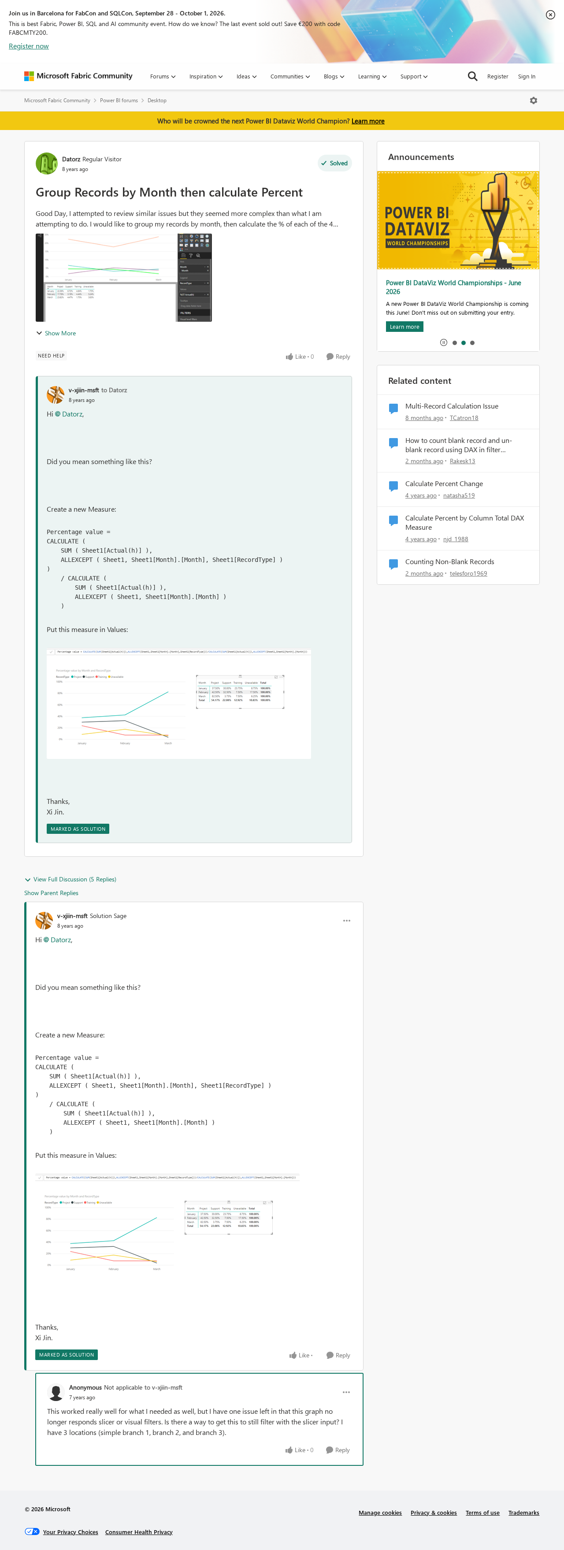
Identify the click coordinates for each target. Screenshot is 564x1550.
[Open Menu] (533, 100)
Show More (60, 333)
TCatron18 (464, 417)
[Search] (473, 76)
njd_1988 (455, 539)
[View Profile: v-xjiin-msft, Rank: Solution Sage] (44, 920)
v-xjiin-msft (84, 390)
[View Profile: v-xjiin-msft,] (55, 395)
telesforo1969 (468, 573)
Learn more (368, 120)
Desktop (157, 100)
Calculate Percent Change (444, 483)
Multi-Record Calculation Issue (451, 405)
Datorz (71, 159)
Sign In (526, 76)
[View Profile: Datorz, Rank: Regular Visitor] (47, 163)
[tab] (454, 342)
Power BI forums (119, 100)
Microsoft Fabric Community (57, 100)
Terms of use (483, 1512)
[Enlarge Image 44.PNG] (179, 703)
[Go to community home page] (78, 76)
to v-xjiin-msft (163, 1387)
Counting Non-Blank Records (449, 561)
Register (497, 76)
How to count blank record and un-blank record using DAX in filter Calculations (458, 445)
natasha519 (459, 495)
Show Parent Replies (51, 892)
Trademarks (523, 1512)
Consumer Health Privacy (139, 1531)
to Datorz (114, 390)
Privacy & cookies (434, 1512)
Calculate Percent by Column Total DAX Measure (464, 522)
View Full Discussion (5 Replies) (74, 879)
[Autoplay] (444, 342)
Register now (29, 45)
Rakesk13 (462, 461)
